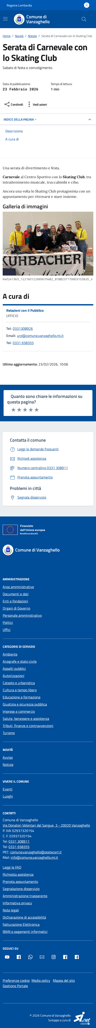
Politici (8, 622)
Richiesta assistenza (18, 874)
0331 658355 (23, 342)
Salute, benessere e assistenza (26, 718)
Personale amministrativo (22, 615)
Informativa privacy (17, 903)
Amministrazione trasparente (25, 895)
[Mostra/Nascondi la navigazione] (5, 18)
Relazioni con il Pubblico (25, 310)
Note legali (11, 910)
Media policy (40, 980)
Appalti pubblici (14, 668)
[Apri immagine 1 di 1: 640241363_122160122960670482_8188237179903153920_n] (48, 244)
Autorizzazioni (13, 675)
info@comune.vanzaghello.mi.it (34, 857)
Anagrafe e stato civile (20, 661)
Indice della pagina (19, 119)
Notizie (8, 764)
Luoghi (8, 796)
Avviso (8, 757)
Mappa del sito (64, 980)
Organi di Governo (16, 608)
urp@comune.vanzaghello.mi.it (40, 335)
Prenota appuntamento (20, 881)
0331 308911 (18, 841)
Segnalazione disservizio (21, 888)
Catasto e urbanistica (19, 682)
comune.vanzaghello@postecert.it (36, 852)
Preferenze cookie (16, 980)
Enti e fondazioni (15, 601)
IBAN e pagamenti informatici (25, 931)
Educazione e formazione (21, 697)
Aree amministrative (18, 586)
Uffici (6, 629)
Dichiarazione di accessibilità (24, 917)
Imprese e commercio (19, 711)
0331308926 (23, 328)
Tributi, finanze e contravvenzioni (28, 725)
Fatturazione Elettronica (21, 924)
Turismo (9, 732)
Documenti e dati (16, 594)
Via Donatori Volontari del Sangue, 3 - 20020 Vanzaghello (46, 825)
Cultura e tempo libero (20, 690)
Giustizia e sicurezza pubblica (25, 704)
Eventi (8, 789)
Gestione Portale (15, 985)
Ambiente (10, 654)
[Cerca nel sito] (84, 19)
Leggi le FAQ (12, 867)
